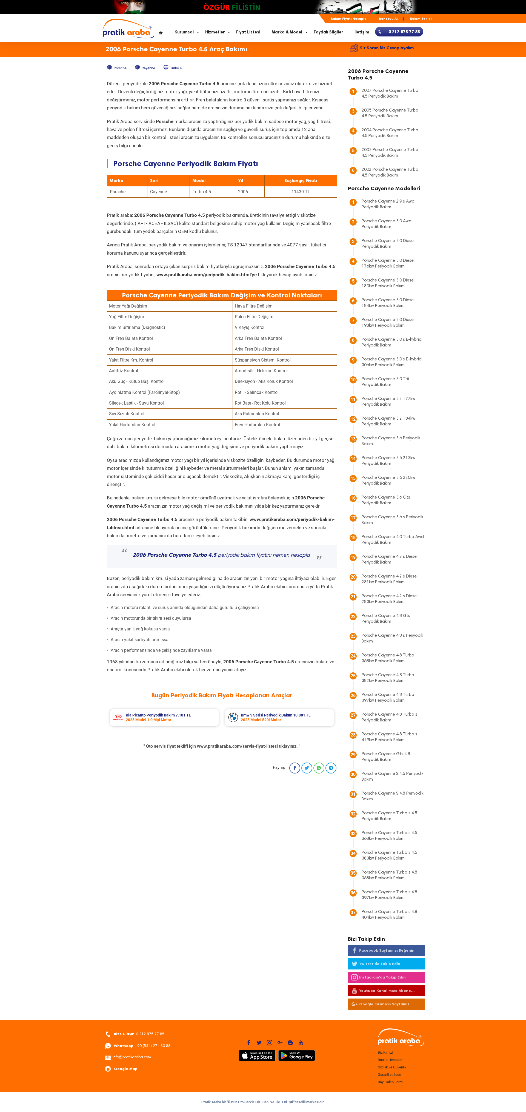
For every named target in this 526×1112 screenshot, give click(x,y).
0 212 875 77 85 (139, 1034)
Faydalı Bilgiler (328, 32)
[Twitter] (306, 768)
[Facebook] (294, 768)
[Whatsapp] (318, 768)
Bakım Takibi (421, 19)
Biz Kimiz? (385, 1052)
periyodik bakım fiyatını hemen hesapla (221, 555)
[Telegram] (330, 768)
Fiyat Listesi (248, 32)
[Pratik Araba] (400, 1037)
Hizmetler (215, 32)
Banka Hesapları (390, 1060)
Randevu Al (388, 19)
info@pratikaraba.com (132, 1057)
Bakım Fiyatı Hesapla (349, 19)
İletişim (362, 32)
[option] (164, 717)
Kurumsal (184, 32)
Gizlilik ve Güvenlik (392, 1067)
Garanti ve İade (389, 1075)
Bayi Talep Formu (391, 1082)
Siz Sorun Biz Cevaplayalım (387, 47)
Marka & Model (287, 32)
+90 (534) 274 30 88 (142, 1045)
